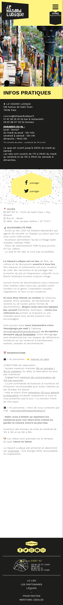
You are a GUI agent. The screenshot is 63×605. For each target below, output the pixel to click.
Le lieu (31, 580)
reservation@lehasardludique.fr (27, 410)
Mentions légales (31, 599)
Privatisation (31, 596)
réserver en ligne (40, 359)
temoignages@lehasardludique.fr (21, 331)
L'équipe (31, 588)
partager (34, 183)
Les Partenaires (31, 584)
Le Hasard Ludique (15, 11)
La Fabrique (31, 543)
